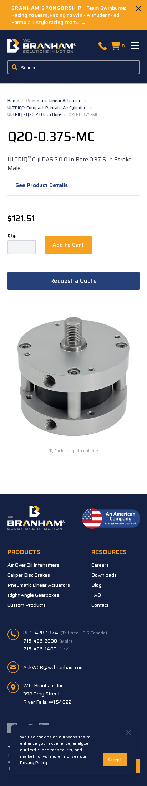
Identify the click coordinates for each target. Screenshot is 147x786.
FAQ (96, 595)
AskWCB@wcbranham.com (53, 667)
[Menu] (135, 46)
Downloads (104, 575)
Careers (100, 565)
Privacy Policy (33, 762)
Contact (99, 605)
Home (13, 100)
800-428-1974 (65, 632)
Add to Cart (68, 244)
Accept (115, 759)
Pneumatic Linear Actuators (54, 100)
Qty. (11, 236)
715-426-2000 (47, 641)
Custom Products (26, 605)
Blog (96, 585)
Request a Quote (73, 280)
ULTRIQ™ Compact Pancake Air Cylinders (47, 107)
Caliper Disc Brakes (28, 575)
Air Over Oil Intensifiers (33, 565)
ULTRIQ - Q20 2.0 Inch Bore (34, 114)
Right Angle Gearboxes (33, 595)
